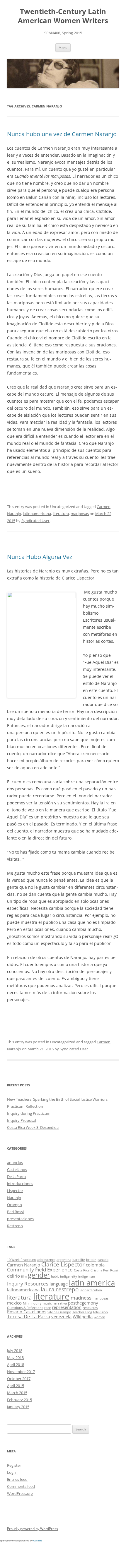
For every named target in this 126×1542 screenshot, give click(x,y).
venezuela (61, 1316)
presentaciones (20, 1218)
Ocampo (14, 1204)
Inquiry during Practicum (28, 1113)
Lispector (15, 1190)
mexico (14, 1303)
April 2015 (15, 1385)
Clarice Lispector (63, 1264)
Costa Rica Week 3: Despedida (33, 1127)
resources (90, 1308)
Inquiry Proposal (21, 1120)
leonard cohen (91, 1290)
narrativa (60, 1303)
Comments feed (21, 1486)
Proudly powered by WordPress (32, 1528)
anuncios (15, 1162)
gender (39, 1275)
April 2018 (15, 1364)
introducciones (20, 1183)
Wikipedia (83, 1316)
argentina (64, 1260)
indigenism (86, 1276)
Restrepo (15, 1225)
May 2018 (15, 1357)
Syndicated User (35, 520)
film (24, 1276)
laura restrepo (60, 1289)
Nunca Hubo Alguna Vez (39, 557)
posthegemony (83, 1303)
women (99, 1317)
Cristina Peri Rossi (104, 1270)
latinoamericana (37, 513)
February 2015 (19, 1399)
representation (66, 1307)
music (47, 1303)
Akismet (37, 1540)
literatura (61, 513)
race (47, 1308)
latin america (92, 1282)
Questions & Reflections (25, 1308)
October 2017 (18, 1378)
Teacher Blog (82, 1312)
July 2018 (14, 1350)
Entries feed (17, 1479)
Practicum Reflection (25, 1106)
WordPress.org (20, 1493)
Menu (63, 47)
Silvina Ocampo (59, 1312)
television (100, 1312)
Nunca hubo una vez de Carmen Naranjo (62, 134)
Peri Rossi (15, 1211)
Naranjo (14, 1197)
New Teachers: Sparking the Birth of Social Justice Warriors (57, 1099)
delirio (13, 1276)
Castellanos (17, 1169)
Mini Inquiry (32, 1303)
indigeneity (68, 1276)
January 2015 (18, 1406)
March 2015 (17, 1392)
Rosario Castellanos (26, 1311)
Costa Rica (81, 1270)
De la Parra (16, 1176)
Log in (12, 1472)
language (59, 1284)
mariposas (80, 513)
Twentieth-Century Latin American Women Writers (63, 16)
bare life (78, 1260)
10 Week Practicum (21, 1260)
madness (81, 1297)
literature (51, 1296)
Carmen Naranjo (23, 1265)
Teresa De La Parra (28, 1316)
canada (103, 1260)
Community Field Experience (40, 1269)
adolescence (46, 1260)
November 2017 (21, 1371)
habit (55, 1276)
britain (91, 1260)
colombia (95, 1265)
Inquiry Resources (27, 1283)
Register (14, 1465)
